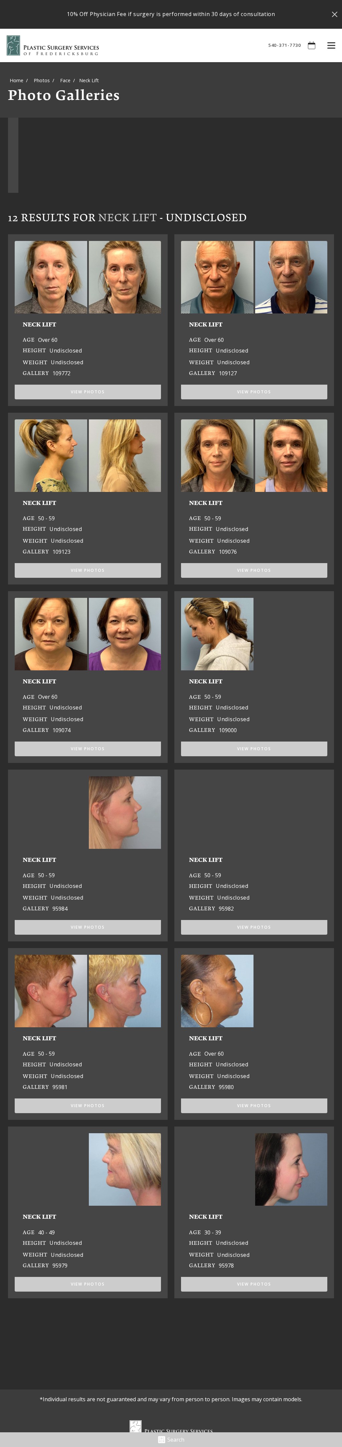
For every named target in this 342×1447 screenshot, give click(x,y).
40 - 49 (46, 1232)
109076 (228, 552)
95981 (59, 1087)
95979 (59, 1266)
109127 (228, 373)
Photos (42, 80)
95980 (226, 1087)
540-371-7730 (284, 45)
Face (65, 80)
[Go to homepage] (129, 45)
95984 (59, 909)
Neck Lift (127, 217)
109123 (61, 552)
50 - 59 (46, 518)
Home (16, 80)
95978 (226, 1266)
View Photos (88, 392)
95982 (226, 909)
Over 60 (47, 340)
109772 (61, 373)
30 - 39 (212, 1232)
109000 (228, 730)
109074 (61, 730)
